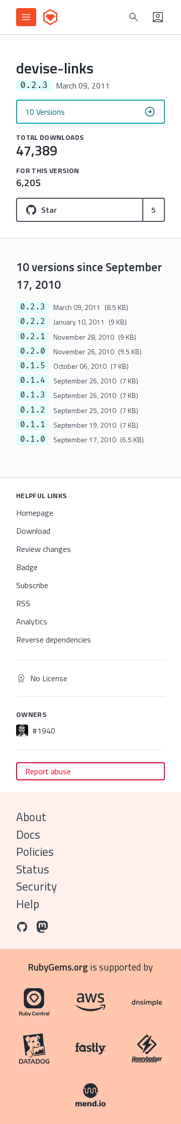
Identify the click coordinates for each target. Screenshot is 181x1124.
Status (32, 869)
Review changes (43, 549)
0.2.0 (32, 351)
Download (33, 531)
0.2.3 (32, 307)
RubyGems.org (58, 966)
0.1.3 (32, 395)
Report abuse (48, 771)
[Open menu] (26, 17)
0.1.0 (32, 439)
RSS (23, 603)
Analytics (31, 621)
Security (36, 886)
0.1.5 (32, 366)
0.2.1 (32, 337)
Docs (28, 834)
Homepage (34, 513)
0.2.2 (32, 321)
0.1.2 (32, 410)
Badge (27, 567)
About (31, 817)
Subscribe (32, 585)
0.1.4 (32, 380)
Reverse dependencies (53, 639)
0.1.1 (32, 425)
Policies (35, 851)
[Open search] (134, 17)
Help (27, 904)
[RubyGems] (50, 17)
